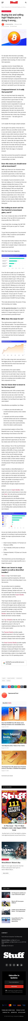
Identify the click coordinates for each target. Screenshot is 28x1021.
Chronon (21, 1016)
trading (8, 680)
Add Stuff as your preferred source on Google (15, 663)
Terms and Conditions (8, 1010)
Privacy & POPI (20, 1010)
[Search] (25, 2)
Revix (3, 680)
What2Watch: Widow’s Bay (11, 863)
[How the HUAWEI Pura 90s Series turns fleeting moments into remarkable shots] (14, 714)
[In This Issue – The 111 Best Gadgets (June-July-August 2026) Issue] (14, 807)
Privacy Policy (15, 992)
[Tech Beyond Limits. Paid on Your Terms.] (14, 737)
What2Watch (5, 859)
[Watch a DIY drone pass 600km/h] (6, 903)
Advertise (14, 1012)
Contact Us (6, 1012)
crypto (3, 678)
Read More (5, 873)
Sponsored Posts (6, 11)
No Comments (6, 26)
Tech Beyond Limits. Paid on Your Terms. (13, 745)
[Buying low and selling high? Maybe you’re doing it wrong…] (14, 37)
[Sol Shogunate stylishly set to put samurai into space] (6, 895)
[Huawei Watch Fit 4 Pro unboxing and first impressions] (6, 920)
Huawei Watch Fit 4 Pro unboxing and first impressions (17, 919)
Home (3, 7)
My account (21, 1012)
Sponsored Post (9, 24)
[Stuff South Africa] (14, 2)
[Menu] (3, 2)
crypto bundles (10, 678)
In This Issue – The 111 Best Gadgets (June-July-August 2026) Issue (14, 828)
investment (19, 678)
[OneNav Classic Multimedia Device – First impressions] (6, 912)
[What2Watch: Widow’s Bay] (14, 851)
